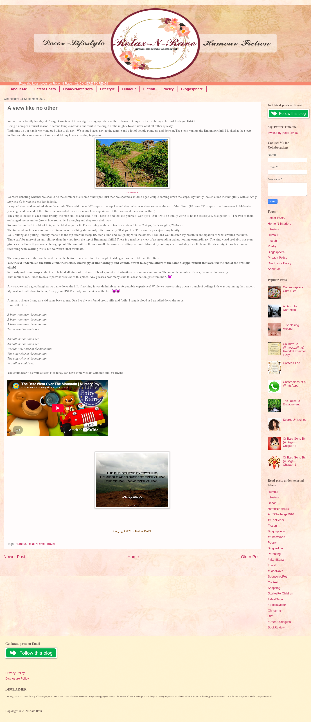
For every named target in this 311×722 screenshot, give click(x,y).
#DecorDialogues (279, 622)
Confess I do (291, 363)
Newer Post (14, 556)
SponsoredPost (278, 576)
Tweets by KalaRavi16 (283, 133)
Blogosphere (192, 89)
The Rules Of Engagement (292, 402)
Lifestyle (107, 89)
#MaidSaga (275, 599)
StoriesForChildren (280, 593)
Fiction (149, 89)
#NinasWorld (276, 537)
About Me (19, 89)
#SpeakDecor (277, 605)
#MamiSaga (276, 559)
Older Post (251, 556)
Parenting (274, 554)
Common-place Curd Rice (293, 289)
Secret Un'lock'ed (294, 419)
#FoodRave (275, 571)
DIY (270, 616)
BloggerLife (275, 548)
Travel (50, 544)
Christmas (275, 610)
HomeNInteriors (278, 508)
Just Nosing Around (291, 326)
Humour (129, 89)
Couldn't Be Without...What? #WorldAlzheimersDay (294, 349)
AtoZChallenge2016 (281, 514)
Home (133, 556)
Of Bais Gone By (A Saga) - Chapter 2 (294, 442)
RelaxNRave (36, 544)
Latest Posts (45, 89)
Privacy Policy (277, 257)
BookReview (276, 627)
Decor (272, 503)
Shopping (274, 588)
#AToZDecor (276, 520)
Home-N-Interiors (78, 89)
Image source (132, 192)
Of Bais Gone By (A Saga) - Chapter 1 (294, 461)
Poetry (168, 89)
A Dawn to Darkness (290, 308)
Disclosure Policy (279, 263)
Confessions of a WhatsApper (294, 383)
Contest (273, 582)
